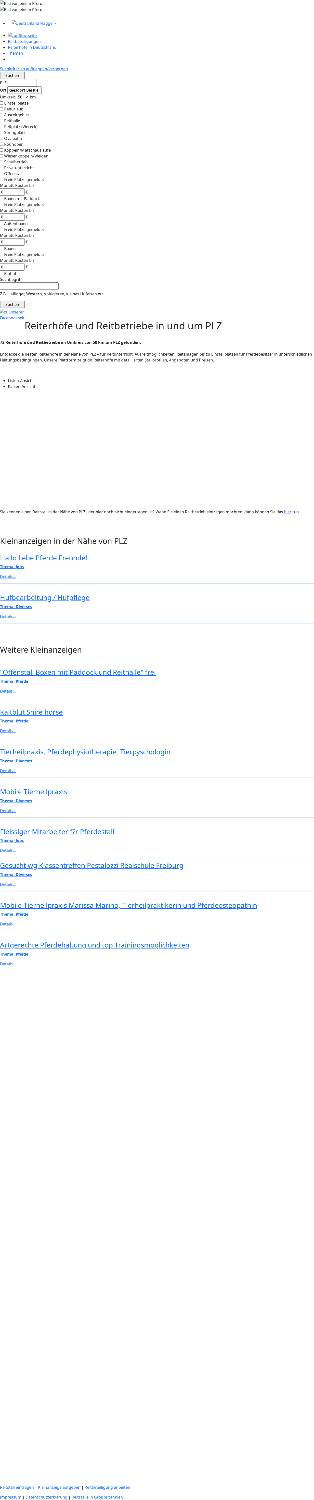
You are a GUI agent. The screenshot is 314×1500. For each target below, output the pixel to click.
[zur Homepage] (22, 35)
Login (5, 15)
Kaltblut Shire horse (31, 712)
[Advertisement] (147, 1009)
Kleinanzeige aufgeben (59, 1487)
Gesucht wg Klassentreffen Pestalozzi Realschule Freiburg (91, 865)
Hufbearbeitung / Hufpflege (45, 597)
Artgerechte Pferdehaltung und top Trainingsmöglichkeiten (94, 944)
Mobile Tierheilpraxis (33, 791)
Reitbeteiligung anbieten (107, 1487)
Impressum (10, 1497)
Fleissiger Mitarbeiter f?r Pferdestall (57, 831)
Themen (15, 53)
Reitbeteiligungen (24, 41)
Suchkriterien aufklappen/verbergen (34, 69)
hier (287, 512)
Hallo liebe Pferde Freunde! (43, 557)
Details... (8, 691)
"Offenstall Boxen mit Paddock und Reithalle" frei (78, 672)
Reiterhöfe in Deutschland (32, 47)
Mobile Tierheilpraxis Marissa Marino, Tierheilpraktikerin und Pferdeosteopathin (128, 905)
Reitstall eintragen (17, 1487)
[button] (161, 23)
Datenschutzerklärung (46, 1497)
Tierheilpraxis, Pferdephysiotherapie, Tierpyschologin (85, 751)
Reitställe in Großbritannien (97, 1497)
